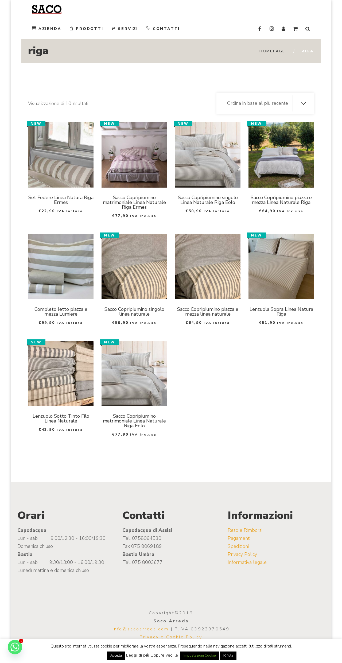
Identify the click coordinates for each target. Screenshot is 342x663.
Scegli (54, 181)
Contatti (166, 28)
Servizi (128, 28)
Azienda (49, 28)
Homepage (272, 51)
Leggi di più (137, 655)
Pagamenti (239, 538)
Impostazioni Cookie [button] (200, 655)
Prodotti (89, 28)
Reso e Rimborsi (245, 530)
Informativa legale (247, 562)
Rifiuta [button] (228, 655)
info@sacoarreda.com (140, 629)
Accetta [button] (116, 655)
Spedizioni (238, 546)
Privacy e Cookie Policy (171, 637)
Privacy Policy (242, 554)
